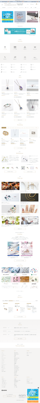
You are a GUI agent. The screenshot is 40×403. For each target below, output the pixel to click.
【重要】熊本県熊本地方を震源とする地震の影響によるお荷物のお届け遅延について (25, 335)
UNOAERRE (15, 371)
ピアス (33, 64)
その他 (36, 127)
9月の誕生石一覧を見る (29, 171)
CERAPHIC (28, 381)
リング (3, 64)
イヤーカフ (31, 127)
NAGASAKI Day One (16, 367)
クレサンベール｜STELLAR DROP (6, 213)
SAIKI (15, 356)
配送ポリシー (15, 384)
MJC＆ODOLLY (16, 352)
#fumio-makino (9, 331)
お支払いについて (4, 380)
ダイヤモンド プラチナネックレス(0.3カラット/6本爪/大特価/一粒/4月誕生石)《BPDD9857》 (15, 141)
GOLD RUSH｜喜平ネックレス (25, 202)
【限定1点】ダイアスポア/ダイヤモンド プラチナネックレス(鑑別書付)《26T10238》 (32, 113)
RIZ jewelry (15, 360)
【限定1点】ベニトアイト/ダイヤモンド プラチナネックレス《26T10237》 (19, 113)
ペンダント (13, 127)
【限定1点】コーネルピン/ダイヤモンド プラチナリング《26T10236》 (7, 113)
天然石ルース (23, 69)
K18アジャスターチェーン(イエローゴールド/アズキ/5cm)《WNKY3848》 (24, 141)
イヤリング (27, 127)
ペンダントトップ (24, 64)
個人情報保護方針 (16, 381)
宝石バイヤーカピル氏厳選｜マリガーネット (8, 225)
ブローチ (3, 69)
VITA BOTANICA (16, 368)
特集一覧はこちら (20, 228)
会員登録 (28, 355)
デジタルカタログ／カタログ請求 (20, 260)
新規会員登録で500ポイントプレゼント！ (20, 0)
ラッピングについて (4, 384)
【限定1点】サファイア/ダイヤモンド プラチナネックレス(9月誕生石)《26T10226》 (7, 93)
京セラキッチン (28, 380)
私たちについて (16, 7)
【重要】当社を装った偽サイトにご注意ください (21, 327)
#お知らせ (9, 327)
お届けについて (4, 381)
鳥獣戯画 (15, 363)
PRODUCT (3, 350)
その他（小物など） (4, 371)
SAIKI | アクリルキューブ (5, 202)
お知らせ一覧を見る (20, 338)
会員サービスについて (29, 352)
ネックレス (13, 64)
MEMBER (28, 350)
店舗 (31, 7)
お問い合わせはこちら (9, 396)
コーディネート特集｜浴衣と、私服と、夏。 (8, 190)
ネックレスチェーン (14, 69)
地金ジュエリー (34, 69)
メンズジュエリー (4, 368)
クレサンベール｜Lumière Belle (25, 213)
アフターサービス (4, 385)
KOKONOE (15, 372)
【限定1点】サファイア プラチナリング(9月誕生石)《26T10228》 (32, 93)
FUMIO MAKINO (16, 375)
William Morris (16, 359)
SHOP (15, 350)
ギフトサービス (21, 7)
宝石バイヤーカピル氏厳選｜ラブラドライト (27, 225)
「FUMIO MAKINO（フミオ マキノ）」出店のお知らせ (22, 331)
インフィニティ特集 (23, 190)
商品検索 (6, 3)
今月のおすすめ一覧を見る (32, 35)
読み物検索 (9, 3)
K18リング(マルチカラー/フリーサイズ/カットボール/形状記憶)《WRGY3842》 (5, 141)
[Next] (39, 137)
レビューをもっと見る (20, 316)
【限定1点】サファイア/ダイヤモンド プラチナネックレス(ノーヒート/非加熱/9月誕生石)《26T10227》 (19, 94)
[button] (4, 17)
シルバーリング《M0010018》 (32, 140)
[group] (20, 2)
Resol (14, 364)
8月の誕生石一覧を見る (10, 171)
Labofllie (15, 355)
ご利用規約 (15, 385)
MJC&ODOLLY (3, 92)
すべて (4, 127)
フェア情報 (34, 7)
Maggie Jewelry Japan (31, 139)
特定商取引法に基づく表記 (17, 380)
